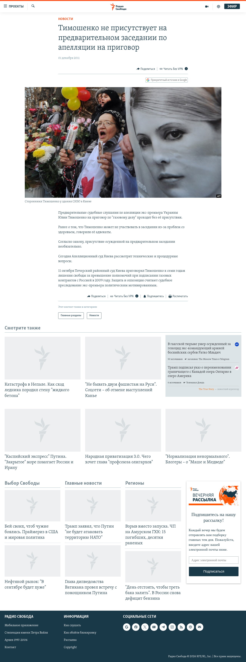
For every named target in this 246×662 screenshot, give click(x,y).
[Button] (146, 69)
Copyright (70, 647)
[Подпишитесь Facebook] (135, 627)
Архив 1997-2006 (16, 640)
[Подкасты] (190, 627)
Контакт (10, 647)
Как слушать (72, 625)
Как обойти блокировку (80, 632)
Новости (65, 19)
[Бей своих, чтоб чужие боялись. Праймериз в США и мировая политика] (32, 505)
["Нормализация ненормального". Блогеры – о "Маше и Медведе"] (203, 430)
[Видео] (207, 6)
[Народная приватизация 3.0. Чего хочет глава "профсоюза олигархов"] (123, 430)
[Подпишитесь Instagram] (172, 627)
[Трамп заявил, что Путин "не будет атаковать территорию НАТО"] (93, 505)
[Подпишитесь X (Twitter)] (145, 627)
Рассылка (70, 640)
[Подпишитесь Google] (126, 627)
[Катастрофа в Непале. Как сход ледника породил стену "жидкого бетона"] (43, 358)
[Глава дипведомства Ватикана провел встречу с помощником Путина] (93, 561)
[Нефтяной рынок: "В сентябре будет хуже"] (32, 561)
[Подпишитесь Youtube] (154, 627)
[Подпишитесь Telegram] (163, 627)
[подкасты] (218, 6)
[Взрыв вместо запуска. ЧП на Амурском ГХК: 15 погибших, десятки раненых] (153, 505)
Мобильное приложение (21, 625)
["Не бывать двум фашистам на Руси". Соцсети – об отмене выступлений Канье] (123, 358)
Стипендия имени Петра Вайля (26, 632)
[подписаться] (199, 627)
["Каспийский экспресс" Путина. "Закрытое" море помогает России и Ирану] (43, 430)
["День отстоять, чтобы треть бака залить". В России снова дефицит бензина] (153, 566)
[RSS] (181, 627)
